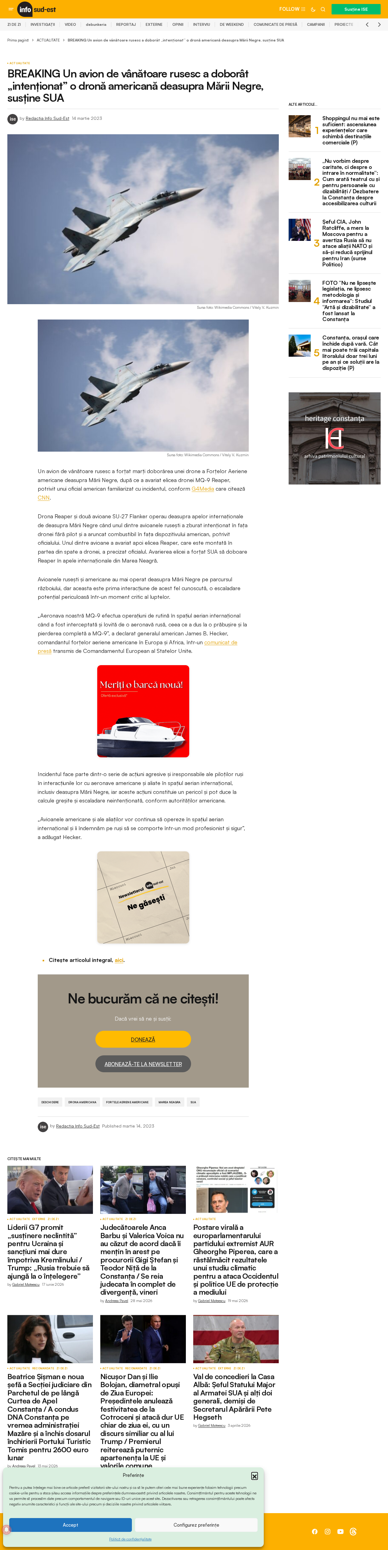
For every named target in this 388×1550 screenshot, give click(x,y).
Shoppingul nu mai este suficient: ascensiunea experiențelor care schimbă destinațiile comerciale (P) (351, 130)
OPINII (177, 24)
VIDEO (70, 24)
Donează (143, 1039)
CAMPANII (316, 24)
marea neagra (170, 1102)
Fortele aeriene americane (127, 1102)
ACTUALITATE (48, 40)
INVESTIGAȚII (43, 24)
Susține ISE (356, 9)
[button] (255, 1475)
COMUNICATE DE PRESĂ (275, 24)
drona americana (82, 1102)
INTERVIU (201, 24)
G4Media (203, 488)
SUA (193, 1102)
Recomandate (43, 1368)
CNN (44, 497)
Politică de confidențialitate (130, 1539)
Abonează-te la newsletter (143, 1064)
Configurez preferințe (196, 1525)
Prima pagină (18, 40)
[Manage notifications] (6, 1530)
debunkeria (96, 24)
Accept (70, 1525)
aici (119, 959)
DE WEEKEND (232, 24)
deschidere (50, 1102)
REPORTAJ (126, 24)
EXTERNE (154, 24)
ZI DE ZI (14, 24)
